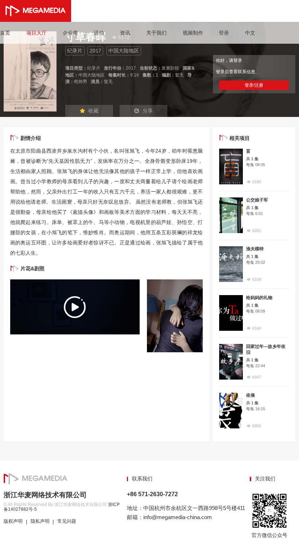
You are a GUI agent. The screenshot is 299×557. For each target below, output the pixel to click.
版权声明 (13, 521)
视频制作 (193, 33)
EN (262, 33)
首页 (5, 33)
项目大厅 (36, 33)
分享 (148, 111)
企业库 (70, 33)
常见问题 (66, 521)
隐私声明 (40, 521)
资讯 (125, 33)
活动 (99, 33)
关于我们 (156, 33)
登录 (224, 33)
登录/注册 (254, 85)
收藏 (93, 111)
